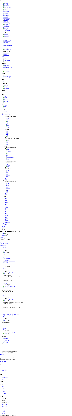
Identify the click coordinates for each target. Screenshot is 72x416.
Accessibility (3, 412)
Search (2, 228)
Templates (6, 100)
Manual (7, 34)
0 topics (6, 340)
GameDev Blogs (4, 393)
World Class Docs (8, 65)
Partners (3, 378)
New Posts (6, 81)
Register (4, 224)
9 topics (6, 260)
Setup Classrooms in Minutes (9, 64)
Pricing (2, 379)
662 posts (8, 260)
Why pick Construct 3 (8, 59)
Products (3, 2)
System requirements (8, 49)
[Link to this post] (5, 252)
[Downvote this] (12, 251)
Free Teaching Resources (5, 377)
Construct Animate (10, 161)
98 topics (6, 285)
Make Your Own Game (4, 370)
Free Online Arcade (4, 394)
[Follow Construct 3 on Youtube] (6, 85)
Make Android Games (12, 157)
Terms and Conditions (4, 410)
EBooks (6, 97)
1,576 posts (8, 285)
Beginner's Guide (7, 39)
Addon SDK (7, 36)
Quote (7, 262)
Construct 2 (8, 168)
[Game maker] (6, 114)
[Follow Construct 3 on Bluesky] (4, 406)
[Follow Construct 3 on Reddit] (4, 404)
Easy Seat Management (4, 376)
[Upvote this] (5, 251)
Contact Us (4, 223)
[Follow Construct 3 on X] (5, 86)
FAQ (5, 61)
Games (6, 98)
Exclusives (6, 107)
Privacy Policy (3, 411)
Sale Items (6, 111)
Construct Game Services (12, 138)
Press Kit (3, 387)
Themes (7, 101)
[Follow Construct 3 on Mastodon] (6, 88)
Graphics (6, 99)
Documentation (3, 371)
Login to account (7, 224)
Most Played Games (8, 76)
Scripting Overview (8, 35)
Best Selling (7, 106)
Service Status (3, 413)
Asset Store (4, 196)
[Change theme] (3, 229)
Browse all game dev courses (8, 45)
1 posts (8, 340)
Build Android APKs (8, 40)
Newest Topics (3, 227)
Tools (5, 102)
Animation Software (4, 366)
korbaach (4, 347)
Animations (7, 96)
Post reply (1, 237)
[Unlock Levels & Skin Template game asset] (0, 242)
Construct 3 (10, 116)
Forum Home (7, 71)
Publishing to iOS (7, 41)
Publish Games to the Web (13, 156)
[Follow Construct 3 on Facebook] (6, 87)
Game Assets (3, 391)
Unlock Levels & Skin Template (4, 243)
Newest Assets (8, 105)
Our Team (3, 386)
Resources (4, 146)
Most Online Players (7, 77)
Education (3, 56)
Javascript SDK (7, 55)
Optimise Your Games (12, 158)
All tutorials (6, 42)
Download (7, 53)
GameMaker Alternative (5, 369)
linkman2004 (4, 344)
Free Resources (8, 60)
